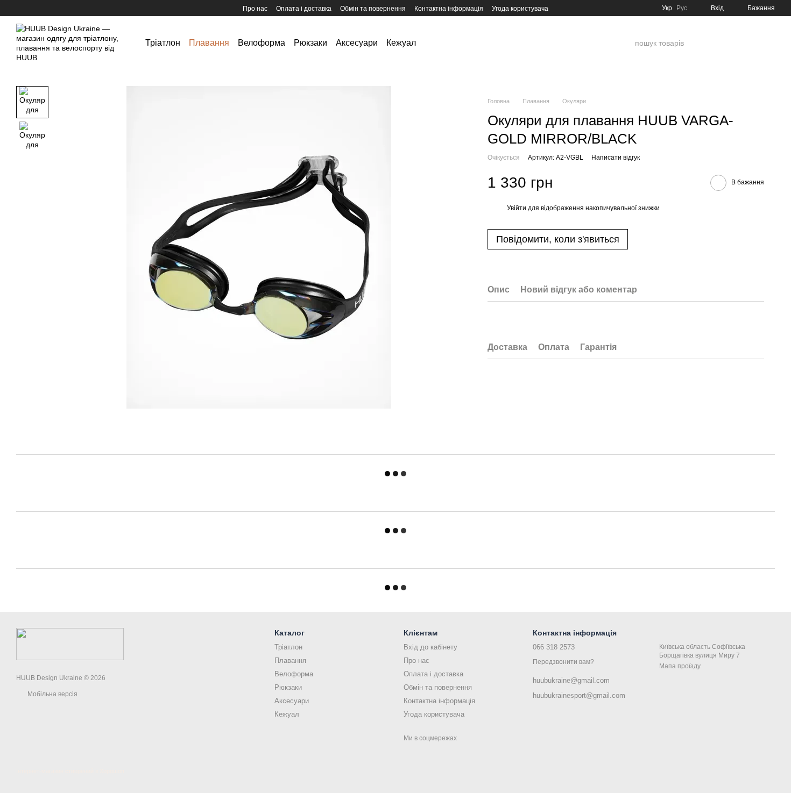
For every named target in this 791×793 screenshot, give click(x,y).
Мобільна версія (51, 694)
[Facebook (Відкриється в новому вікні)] (33, 8)
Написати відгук (615, 157)
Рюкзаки (310, 42)
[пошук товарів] (626, 43)
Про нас (255, 8)
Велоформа (261, 42)
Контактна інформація (448, 8)
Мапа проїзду (680, 666)
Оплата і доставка (303, 8)
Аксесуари (357, 42)
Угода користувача (520, 8)
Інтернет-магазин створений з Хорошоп (70, 771)
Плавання (209, 42)
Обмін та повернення (373, 8)
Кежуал (401, 42)
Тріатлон (162, 42)
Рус (681, 8)
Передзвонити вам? (563, 662)
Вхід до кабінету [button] (430, 647)
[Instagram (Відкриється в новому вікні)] (20, 8)
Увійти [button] (516, 207)
